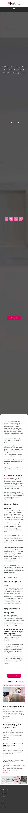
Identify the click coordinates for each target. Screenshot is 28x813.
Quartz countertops (9, 421)
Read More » (5, 718)
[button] (14, 9)
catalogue (6, 663)
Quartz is (6, 478)
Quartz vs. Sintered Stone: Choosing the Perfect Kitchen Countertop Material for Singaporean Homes (12, 725)
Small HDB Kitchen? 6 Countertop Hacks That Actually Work (13, 707)
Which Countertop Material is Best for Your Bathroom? (14, 761)
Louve (3, 796)
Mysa (2, 803)
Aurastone (4, 793)
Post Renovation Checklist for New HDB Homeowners (14, 744)
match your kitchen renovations (12, 603)
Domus (3, 800)
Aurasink (3, 807)
